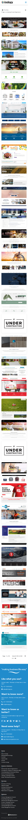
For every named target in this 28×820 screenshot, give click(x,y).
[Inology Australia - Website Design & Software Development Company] (7, 2)
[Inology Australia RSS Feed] (20, 721)
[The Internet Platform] (12, 813)
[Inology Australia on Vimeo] (14, 721)
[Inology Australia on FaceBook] (2, 721)
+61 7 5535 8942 (7, 686)
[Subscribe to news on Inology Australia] (17, 721)
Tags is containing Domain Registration (11, 12)
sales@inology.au (7, 689)
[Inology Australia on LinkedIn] (5, 721)
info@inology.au (7, 704)
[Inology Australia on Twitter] (8, 721)
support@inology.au (8, 736)
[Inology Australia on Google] (11, 721)
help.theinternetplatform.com (11, 739)
